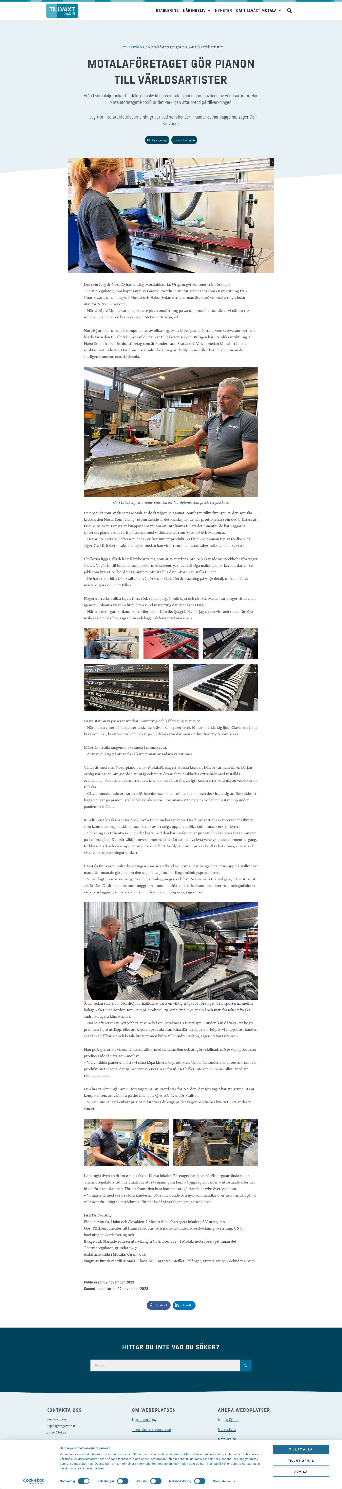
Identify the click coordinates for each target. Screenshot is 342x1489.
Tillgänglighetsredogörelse (151, 1429)
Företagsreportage (157, 140)
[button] (290, 11)
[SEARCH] (246, 1365)
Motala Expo (227, 1429)
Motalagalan (227, 1439)
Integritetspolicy (144, 1419)
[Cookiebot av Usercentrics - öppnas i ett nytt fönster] (33, 1481)
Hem (123, 46)
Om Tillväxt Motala (256, 10)
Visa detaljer (221, 1481)
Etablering (167, 10)
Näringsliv (194, 10)
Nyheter (223, 10)
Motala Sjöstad (229, 1419)
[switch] (122, 1481)
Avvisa (301, 1471)
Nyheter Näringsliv (184, 140)
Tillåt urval (301, 1460)
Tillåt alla (301, 1449)
